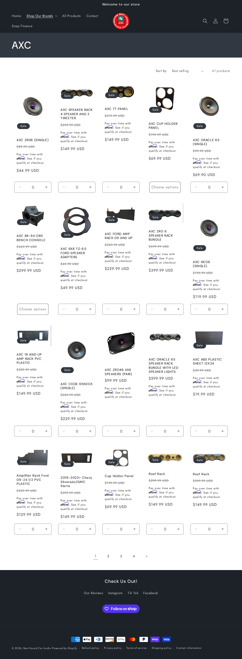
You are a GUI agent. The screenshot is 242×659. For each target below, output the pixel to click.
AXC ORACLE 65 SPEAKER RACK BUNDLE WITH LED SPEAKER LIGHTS (163, 365)
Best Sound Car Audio (37, 648)
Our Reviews (93, 593)
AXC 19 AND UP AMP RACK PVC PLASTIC (29, 359)
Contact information (188, 648)
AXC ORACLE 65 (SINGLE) (206, 142)
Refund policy (90, 648)
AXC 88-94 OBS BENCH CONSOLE (31, 238)
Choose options (164, 187)
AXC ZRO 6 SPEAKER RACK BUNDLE (161, 235)
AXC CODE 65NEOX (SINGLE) (76, 386)
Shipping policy (162, 648)
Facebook (150, 593)
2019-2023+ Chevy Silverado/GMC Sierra (76, 482)
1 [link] (95, 556)
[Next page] (146, 556)
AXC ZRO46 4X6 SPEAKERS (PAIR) (118, 372)
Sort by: (161, 70)
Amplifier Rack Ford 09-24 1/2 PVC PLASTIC (33, 480)
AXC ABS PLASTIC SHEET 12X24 (207, 361)
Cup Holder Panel (119, 476)
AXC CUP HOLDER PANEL (163, 126)
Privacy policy (112, 648)
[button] (41, 16)
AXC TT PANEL (116, 109)
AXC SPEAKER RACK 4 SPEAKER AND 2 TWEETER (76, 114)
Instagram (115, 593)
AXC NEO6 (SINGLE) (201, 264)
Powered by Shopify (64, 648)
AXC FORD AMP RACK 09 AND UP (119, 236)
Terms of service (136, 648)
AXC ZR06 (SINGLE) (33, 140)
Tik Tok (133, 593)
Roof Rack (157, 474)
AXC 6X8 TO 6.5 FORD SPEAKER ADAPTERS (73, 253)
